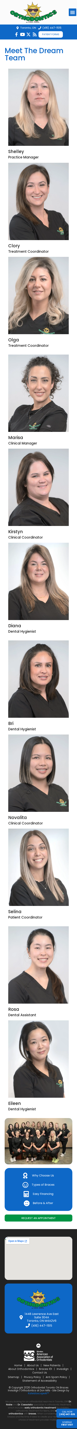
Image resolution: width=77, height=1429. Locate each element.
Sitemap (13, 1377)
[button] (72, 12)
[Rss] (34, 34)
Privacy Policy (32, 1377)
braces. (33, 1413)
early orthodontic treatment (40, 1407)
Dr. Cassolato (25, 1404)
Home (18, 1365)
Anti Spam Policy (56, 1377)
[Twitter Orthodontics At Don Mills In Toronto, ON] (28, 34)
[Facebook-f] (16, 34)
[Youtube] (22, 34)
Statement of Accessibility (39, 1380)
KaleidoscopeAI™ (38, 1393)
